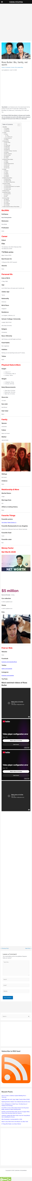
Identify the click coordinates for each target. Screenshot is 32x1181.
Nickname (7, 129)
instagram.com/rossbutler (8, 675)
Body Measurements (10, 163)
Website (7, 199)
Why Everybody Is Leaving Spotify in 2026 (12, 1119)
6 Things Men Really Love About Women (11, 1123)
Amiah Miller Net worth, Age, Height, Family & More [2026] (16, 1099)
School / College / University (11, 150)
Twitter (7, 202)
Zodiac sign (8, 145)
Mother (7, 173)
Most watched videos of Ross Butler (11, 206)
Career (4, 132)
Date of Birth (7, 142)
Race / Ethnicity (9, 153)
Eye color (7, 166)
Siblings (7, 175)
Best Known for (9, 138)
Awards (7, 139)
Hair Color (7, 167)
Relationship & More (7, 177)
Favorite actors (8, 185)
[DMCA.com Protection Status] (5, 1179)
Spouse (6, 170)
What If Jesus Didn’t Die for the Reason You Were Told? (15, 1121)
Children (7, 176)
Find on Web (6, 198)
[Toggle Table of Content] (18, 125)
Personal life (6, 141)
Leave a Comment (6, 67)
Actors (13, 67)
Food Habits (8, 155)
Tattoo (7, 157)
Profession (7, 131)
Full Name (7, 128)
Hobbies (7, 156)
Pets (6, 196)
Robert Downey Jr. (12, 522)
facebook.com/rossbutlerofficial (9, 661)
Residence (8, 149)
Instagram (8, 203)
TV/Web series (9, 136)
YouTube (7, 205)
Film (7, 135)
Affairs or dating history (10, 182)
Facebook (8, 200)
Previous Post (5, 948)
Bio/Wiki (5, 126)
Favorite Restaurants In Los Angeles (12, 186)
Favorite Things (6, 183)
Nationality (8, 146)
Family (4, 169)
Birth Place (8, 148)
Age (6, 143)
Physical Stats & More (8, 159)
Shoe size (7, 165)
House (7, 195)
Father (7, 172)
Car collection (8, 193)
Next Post (28, 948)
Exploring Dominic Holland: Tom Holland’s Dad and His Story (16, 1101)
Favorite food (8, 187)
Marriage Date (8, 180)
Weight (7, 162)
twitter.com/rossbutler (7, 668)
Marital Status (8, 179)
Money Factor (6, 190)
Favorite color (8, 189)
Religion (7, 152)
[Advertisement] (16, 24)
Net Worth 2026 (6, 192)
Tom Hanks (4, 522)
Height (6, 160)
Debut (6, 134)
